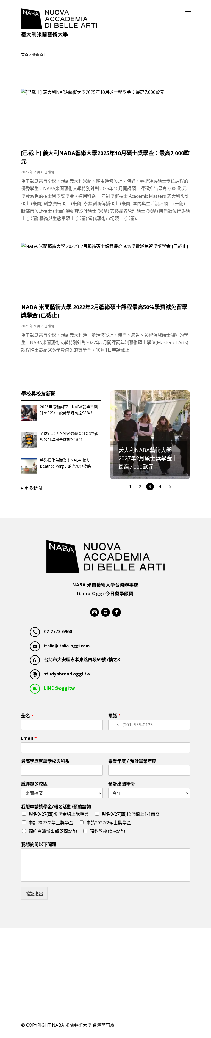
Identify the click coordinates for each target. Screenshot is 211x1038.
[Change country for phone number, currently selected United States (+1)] (114, 725)
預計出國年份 (121, 784)
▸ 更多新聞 (31, 488)
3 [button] (150, 486)
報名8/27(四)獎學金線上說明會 (59, 814)
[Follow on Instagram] (94, 612)
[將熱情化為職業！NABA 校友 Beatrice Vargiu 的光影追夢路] (29, 467)
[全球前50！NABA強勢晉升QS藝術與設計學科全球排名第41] (29, 441)
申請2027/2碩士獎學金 (108, 823)
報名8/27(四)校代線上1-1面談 (131, 814)
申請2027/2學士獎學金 (51, 823)
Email (29, 738)
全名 (27, 716)
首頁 (24, 54)
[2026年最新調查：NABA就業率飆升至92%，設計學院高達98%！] (29, 414)
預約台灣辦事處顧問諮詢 (53, 831)
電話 (114, 716)
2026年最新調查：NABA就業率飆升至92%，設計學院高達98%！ (69, 409)
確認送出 (34, 894)
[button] (150, 434)
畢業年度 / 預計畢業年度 (132, 761)
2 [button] (140, 486)
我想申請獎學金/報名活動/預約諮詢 (56, 807)
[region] (150, 440)
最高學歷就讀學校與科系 (45, 761)
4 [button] (160, 486)
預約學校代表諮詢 (107, 831)
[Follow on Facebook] (116, 612)
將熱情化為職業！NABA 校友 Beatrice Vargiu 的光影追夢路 (65, 463)
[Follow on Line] (105, 612)
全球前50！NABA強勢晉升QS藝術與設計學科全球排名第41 (69, 436)
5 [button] (170, 486)
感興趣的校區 (34, 784)
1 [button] (130, 486)
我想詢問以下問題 (38, 844)
